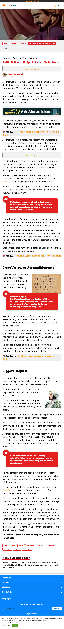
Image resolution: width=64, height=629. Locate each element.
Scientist (51, 546)
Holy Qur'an (30, 546)
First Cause (7, 490)
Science (23, 44)
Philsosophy (27, 549)
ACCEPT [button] (15, 625)
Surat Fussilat (41, 546)
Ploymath (17, 549)
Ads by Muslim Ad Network (32, 1)
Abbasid (6, 181)
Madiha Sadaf (15, 74)
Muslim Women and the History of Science (39, 255)
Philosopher (7, 549)
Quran (6, 546)
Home (5, 44)
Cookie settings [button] (6, 625)
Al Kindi (21, 546)
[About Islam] (9, 5)
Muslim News (14, 44)
